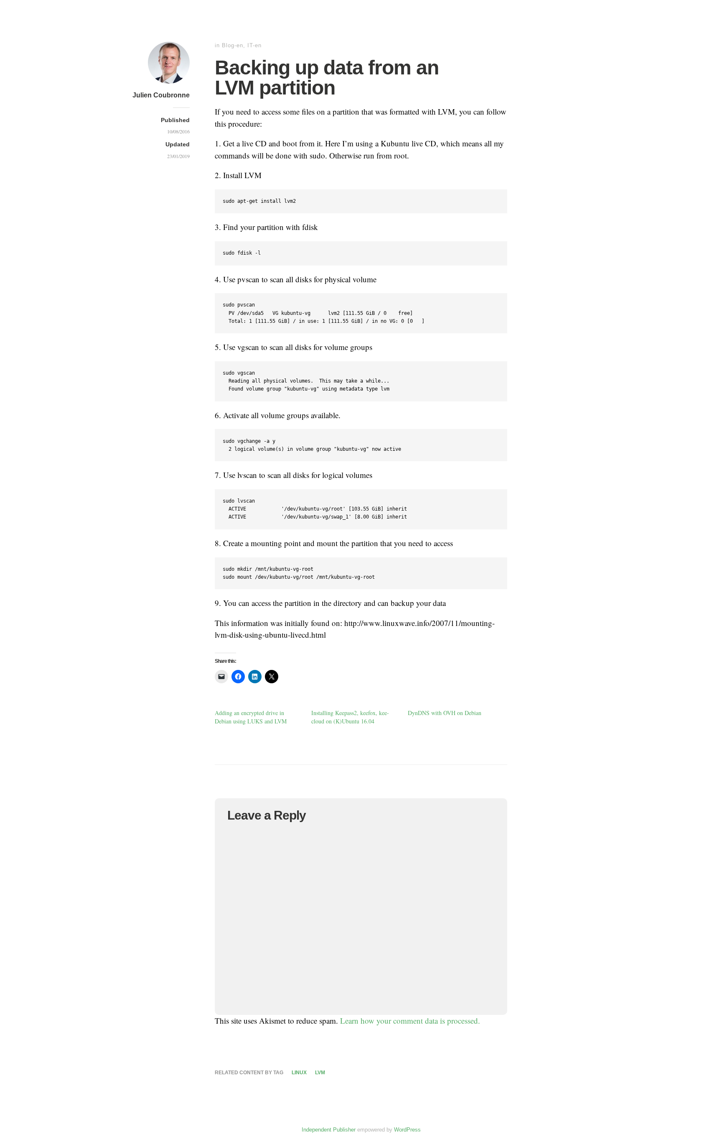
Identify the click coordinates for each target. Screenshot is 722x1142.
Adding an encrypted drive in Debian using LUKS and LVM (251, 717)
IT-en (254, 45)
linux (299, 1073)
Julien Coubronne (161, 95)
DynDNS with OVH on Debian (444, 713)
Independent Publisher (329, 1130)
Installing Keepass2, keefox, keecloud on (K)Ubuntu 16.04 (350, 717)
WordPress (407, 1130)
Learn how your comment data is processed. (410, 1020)
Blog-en (232, 45)
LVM (320, 1073)
